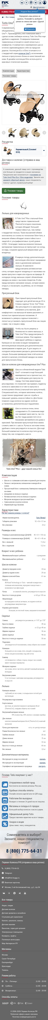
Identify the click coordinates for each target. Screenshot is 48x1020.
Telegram (8, 873)
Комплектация (8, 71)
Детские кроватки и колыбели (14, 913)
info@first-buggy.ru (12, 878)
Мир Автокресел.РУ (10, 943)
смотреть (42, 766)
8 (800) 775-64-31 (10, 12)
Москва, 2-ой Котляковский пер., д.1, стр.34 (22, 887)
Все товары (7, 899)
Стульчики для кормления (12, 917)
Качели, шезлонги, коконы (12, 921)
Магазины (6, 949)
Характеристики (23, 71)
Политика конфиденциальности (24, 1017)
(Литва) (41, 518)
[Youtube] (40, 3)
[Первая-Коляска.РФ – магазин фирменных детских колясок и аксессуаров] (2, 17)
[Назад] (4, 133)
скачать (43, 759)
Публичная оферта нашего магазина (24, 1014)
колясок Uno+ (24, 53)
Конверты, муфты (9, 936)
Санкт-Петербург (9, 959)
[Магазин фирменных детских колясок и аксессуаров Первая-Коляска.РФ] (5, 4)
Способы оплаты (9, 997)
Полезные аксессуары (11, 940)
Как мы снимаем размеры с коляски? (15, 513)
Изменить (30, 29)
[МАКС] (31, 3)
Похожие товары (9, 76)
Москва (5, 955)
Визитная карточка (12, 882)
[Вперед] (44, 133)
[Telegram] (36, 3)
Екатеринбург (7, 962)
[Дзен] (26, 3)
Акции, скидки (7, 905)
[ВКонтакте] (22, 3)
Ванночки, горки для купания (13, 928)
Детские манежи (8, 924)
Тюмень (5, 970)
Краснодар (6, 966)
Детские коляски (8, 909)
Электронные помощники (12, 932)
